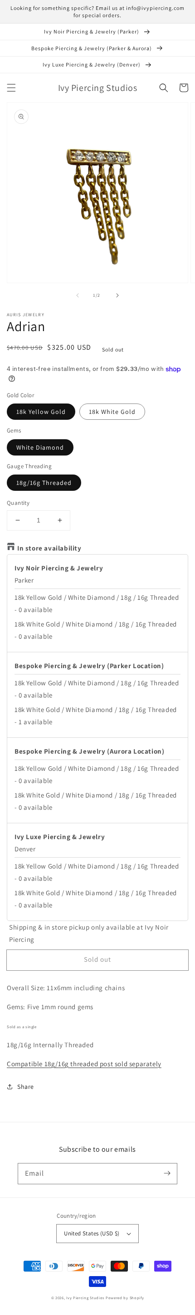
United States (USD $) (91, 1233)
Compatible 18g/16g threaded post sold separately (84, 1063)
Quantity (18, 503)
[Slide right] (117, 295)
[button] (11, 88)
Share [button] (25, 1086)
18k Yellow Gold (41, 412)
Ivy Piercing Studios (85, 1297)
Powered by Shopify (125, 1297)
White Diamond (40, 447)
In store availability (49, 548)
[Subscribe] (167, 1173)
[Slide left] (78, 295)
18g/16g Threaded (44, 483)
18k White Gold (112, 412)
